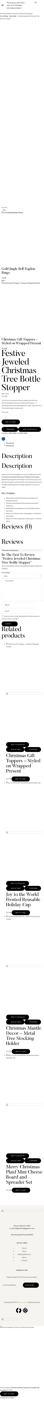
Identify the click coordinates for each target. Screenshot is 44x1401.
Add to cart (10, 422)
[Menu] (3, 5)
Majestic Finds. (22, 1302)
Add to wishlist (30, 429)
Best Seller (13, 16)
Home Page (4, 16)
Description (10, 443)
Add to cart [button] (20, 779)
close (12, 1398)
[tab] (24, 443)
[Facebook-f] (18, 1310)
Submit (8, 624)
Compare (10, 429)
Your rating (6, 572)
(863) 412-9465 (24, 1226)
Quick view (16, 749)
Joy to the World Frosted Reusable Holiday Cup (23, 899)
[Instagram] (25, 1310)
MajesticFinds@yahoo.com (25, 1228)
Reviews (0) (10, 446)
